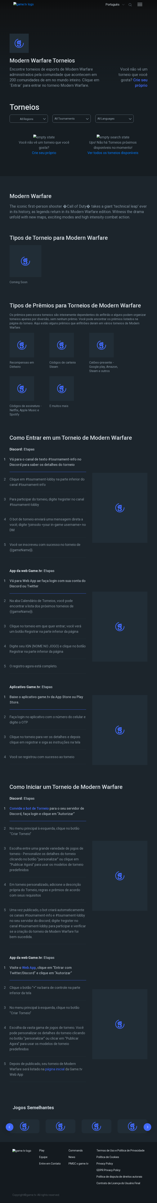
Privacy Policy (104, 1163)
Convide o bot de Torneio (29, 808)
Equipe (43, 1157)
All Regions (26, 119)
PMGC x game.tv (78, 1163)
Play (41, 1150)
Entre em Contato (50, 1163)
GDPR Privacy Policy (108, 1170)
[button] (9, 1127)
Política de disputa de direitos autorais (119, 1176)
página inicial (55, 1069)
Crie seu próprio (44, 153)
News (72, 1157)
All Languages (105, 118)
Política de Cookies (107, 1157)
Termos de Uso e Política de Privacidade (120, 1150)
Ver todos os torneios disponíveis (112, 153)
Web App (29, 968)
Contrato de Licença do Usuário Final (118, 1183)
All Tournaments (65, 118)
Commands (76, 1150)
